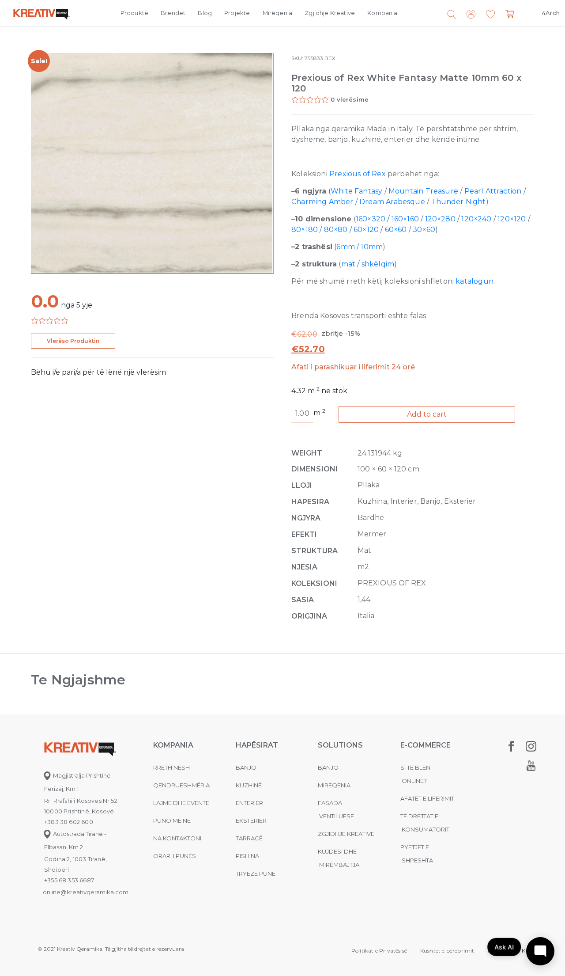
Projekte (237, 12)
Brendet (173, 12)
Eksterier (251, 820)
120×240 (476, 219)
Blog (205, 12)
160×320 (370, 219)
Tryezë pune (255, 873)
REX (329, 58)
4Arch (551, 12)
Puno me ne (172, 820)
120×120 (511, 219)
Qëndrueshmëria (181, 785)
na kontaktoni (177, 838)
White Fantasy (356, 191)
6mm (345, 247)
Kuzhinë (249, 785)
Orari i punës (174, 855)
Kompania (382, 12)
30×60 (424, 229)
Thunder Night (458, 201)
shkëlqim (378, 264)
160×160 (405, 219)
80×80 (336, 229)
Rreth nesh (171, 767)
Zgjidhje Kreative (330, 12)
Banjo (246, 767)
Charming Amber (322, 201)
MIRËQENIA (334, 785)
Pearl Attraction (493, 191)
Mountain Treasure (423, 191)
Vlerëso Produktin (73, 341)
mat (348, 264)
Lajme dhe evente (181, 802)
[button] (490, 14)
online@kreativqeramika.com (85, 892)
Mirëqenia (278, 12)
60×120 (366, 229)
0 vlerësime (350, 99)
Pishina (247, 855)
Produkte (134, 12)
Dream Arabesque (392, 201)
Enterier (249, 802)
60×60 (396, 229)
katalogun (474, 281)
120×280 (440, 219)
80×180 (304, 229)
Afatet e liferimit (427, 798)
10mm (372, 247)
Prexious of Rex (357, 174)
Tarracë (249, 838)
